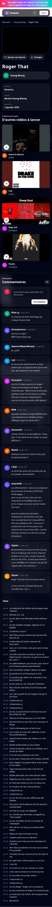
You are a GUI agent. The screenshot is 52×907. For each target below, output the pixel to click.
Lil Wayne (13, 230)
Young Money (20, 22)
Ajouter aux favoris (16, 57)
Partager (38, 57)
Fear (11, 191)
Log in (44, 13)
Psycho (12, 264)
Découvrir (6, 22)
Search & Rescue (16, 154)
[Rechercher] (34, 13)
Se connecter (39, 302)
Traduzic (14, 12)
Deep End (13, 227)
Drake (11, 157)
